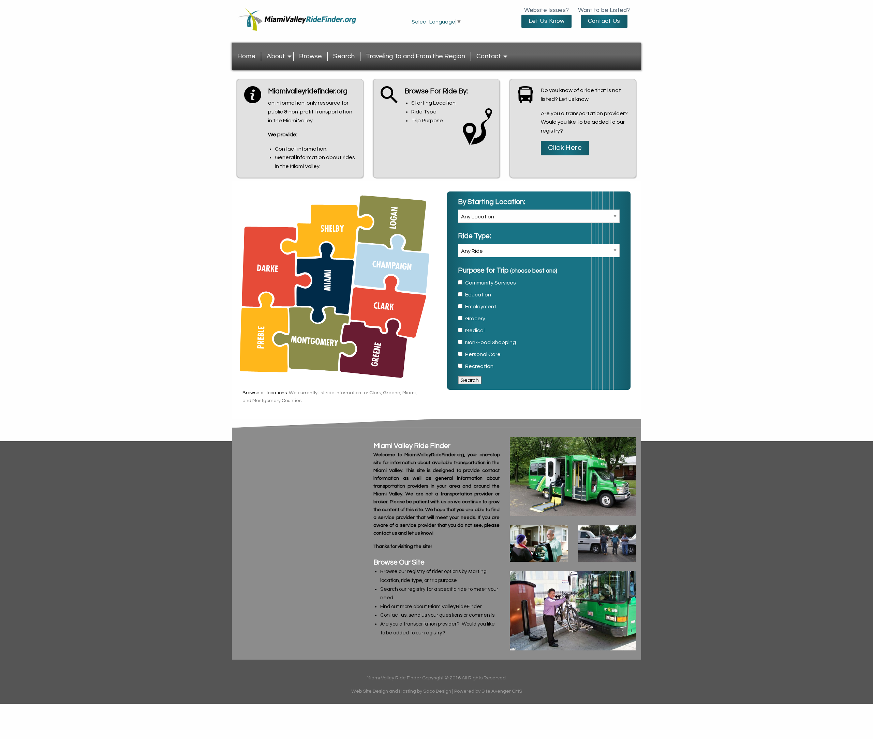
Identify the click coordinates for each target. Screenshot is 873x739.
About (276, 56)
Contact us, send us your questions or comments (437, 615)
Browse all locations (264, 392)
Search (344, 56)
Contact (488, 56)
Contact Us (604, 21)
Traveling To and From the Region (415, 56)
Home (246, 56)
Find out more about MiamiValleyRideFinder (431, 606)
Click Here (565, 147)
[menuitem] (246, 57)
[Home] (300, 26)
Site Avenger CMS (502, 691)
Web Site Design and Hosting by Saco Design (401, 691)
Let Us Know (547, 21)
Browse (310, 56)
